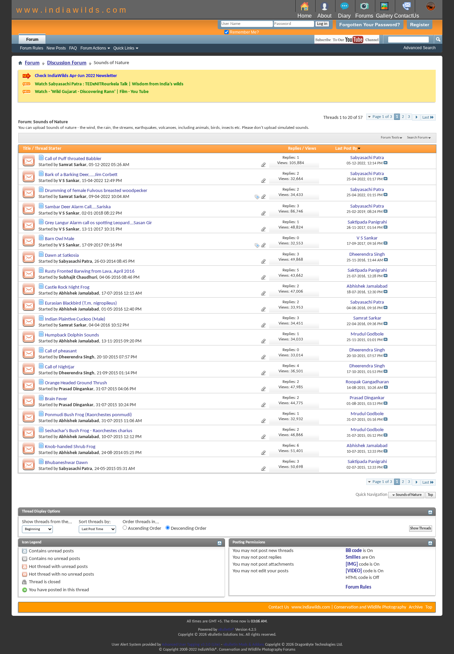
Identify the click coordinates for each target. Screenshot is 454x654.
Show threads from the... (47, 521)
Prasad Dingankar (76, 389)
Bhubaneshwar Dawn (66, 462)
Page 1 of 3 (382, 117)
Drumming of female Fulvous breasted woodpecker (96, 190)
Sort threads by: (95, 521)
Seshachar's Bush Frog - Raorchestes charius (88, 430)
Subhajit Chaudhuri (78, 277)
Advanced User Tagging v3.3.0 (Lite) (191, 645)
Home (304, 16)
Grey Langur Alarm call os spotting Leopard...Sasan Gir (98, 223)
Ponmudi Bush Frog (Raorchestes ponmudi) (88, 415)
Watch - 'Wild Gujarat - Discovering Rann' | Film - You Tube (92, 91)
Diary (344, 16)
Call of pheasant (61, 351)
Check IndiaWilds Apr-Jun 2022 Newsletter (76, 75)
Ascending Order (144, 528)
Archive (416, 607)
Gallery (384, 16)
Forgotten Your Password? (369, 24)
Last (425, 117)
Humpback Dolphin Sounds (72, 335)
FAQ (73, 48)
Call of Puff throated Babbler (73, 158)
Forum (32, 39)
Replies (294, 148)
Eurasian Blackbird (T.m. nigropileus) (81, 303)
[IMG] (352, 564)
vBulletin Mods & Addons (243, 645)
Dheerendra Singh (76, 357)
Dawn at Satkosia (62, 255)
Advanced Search (419, 48)
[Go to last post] (386, 163)
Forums (364, 16)
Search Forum (417, 138)
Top (430, 495)
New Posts (56, 48)
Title (27, 148)
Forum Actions (93, 48)
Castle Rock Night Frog (67, 287)
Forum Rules (31, 48)
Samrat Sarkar (72, 164)
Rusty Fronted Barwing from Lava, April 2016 (90, 271)
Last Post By (346, 148)
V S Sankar (69, 180)
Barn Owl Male (59, 238)
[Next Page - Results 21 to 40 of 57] (416, 117)
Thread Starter (48, 148)
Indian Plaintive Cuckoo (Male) (75, 319)
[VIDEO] (354, 571)
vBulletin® (226, 630)
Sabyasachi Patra (75, 261)
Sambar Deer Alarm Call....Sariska (78, 207)
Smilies (353, 557)
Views (310, 148)
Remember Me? (244, 32)
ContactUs (406, 16)
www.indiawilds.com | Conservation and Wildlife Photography (348, 607)
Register (419, 24)
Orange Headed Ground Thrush (76, 383)
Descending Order (188, 528)
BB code (354, 550)
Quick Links (123, 48)
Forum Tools (390, 138)
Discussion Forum (66, 63)
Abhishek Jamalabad (79, 293)
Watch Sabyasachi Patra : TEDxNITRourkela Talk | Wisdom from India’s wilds (109, 84)
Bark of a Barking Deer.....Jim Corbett (81, 174)
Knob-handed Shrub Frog (70, 446)
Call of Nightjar (59, 367)
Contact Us (279, 607)
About (324, 16)
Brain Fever (56, 399)
